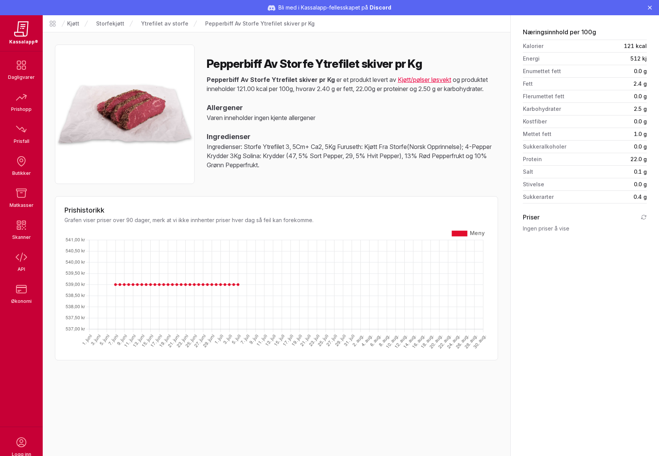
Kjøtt (73, 23)
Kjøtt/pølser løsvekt (424, 79)
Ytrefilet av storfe (164, 23)
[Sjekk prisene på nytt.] (644, 217)
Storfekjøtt (110, 23)
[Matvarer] (52, 23)
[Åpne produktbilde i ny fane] (124, 114)
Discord (380, 7)
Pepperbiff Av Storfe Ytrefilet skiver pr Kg (260, 23)
